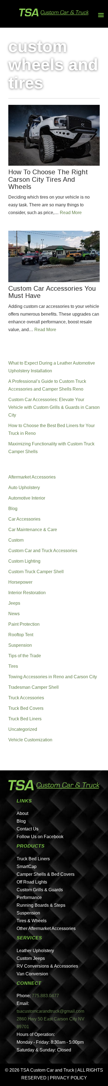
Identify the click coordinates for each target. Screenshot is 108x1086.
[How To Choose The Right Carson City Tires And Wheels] (54, 135)
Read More (71, 212)
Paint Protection (24, 624)
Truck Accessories (26, 697)
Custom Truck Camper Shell (36, 571)
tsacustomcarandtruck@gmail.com (50, 1011)
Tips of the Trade (24, 655)
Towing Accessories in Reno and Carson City (52, 676)
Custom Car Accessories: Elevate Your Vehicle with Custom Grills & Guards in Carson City (54, 407)
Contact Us (27, 829)
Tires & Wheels (32, 920)
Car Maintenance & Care (32, 529)
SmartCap (27, 866)
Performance (29, 897)
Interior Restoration (27, 592)
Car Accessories (24, 519)
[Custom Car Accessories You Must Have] (54, 256)
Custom (16, 540)
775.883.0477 (45, 995)
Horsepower (20, 582)
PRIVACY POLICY (68, 1077)
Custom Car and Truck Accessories (42, 550)
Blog (12, 508)
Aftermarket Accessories (32, 477)
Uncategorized (22, 729)
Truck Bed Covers (25, 708)
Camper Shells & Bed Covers (45, 874)
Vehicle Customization (30, 739)
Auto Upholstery (24, 487)
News (14, 613)
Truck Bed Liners (25, 718)
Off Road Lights (32, 882)
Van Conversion (32, 973)
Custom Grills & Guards (40, 889)
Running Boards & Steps (41, 905)
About (22, 813)
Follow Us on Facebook (40, 836)
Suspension (20, 645)
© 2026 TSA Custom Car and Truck (39, 1070)
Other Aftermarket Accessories (46, 928)
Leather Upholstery (35, 950)
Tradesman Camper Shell (33, 687)
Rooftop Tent (20, 634)
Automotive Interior (26, 498)
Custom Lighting (24, 561)
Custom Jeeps (31, 958)
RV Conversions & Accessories (47, 966)
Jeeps (14, 603)
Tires (13, 666)
